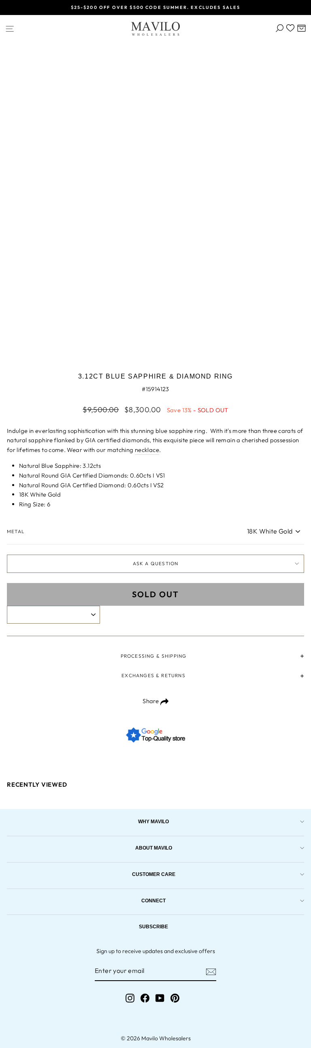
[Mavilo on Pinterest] (174, 998)
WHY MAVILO (153, 821)
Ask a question (156, 563)
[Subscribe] (211, 971)
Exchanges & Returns (153, 675)
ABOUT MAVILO (153, 847)
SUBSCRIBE (153, 926)
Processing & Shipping (154, 656)
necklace (147, 450)
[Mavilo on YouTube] (160, 998)
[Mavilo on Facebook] (145, 998)
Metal (16, 531)
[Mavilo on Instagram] (130, 998)
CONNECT (153, 900)
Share (151, 701)
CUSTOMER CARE (153, 874)
